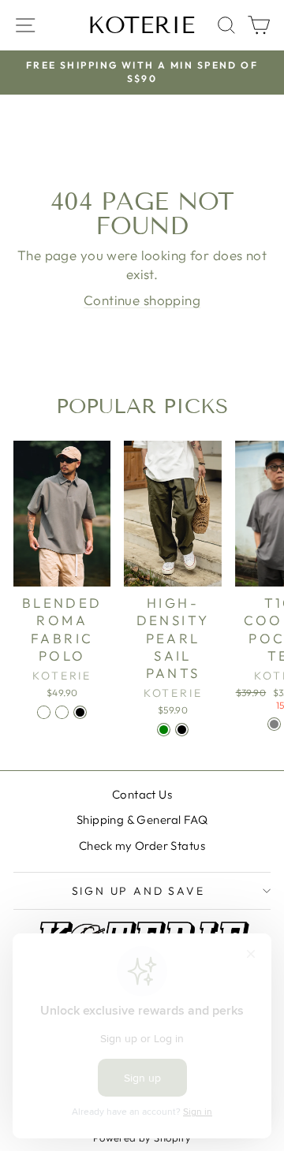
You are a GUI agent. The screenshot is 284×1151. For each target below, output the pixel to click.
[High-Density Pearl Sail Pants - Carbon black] (182, 730)
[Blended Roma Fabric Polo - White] (44, 712)
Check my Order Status (142, 845)
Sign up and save (138, 891)
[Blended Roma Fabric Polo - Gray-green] (62, 712)
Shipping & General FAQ (142, 819)
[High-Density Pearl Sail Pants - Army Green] (164, 730)
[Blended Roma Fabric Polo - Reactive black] (80, 712)
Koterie (141, 25)
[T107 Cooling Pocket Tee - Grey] (274, 724)
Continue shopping (142, 300)
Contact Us (142, 794)
